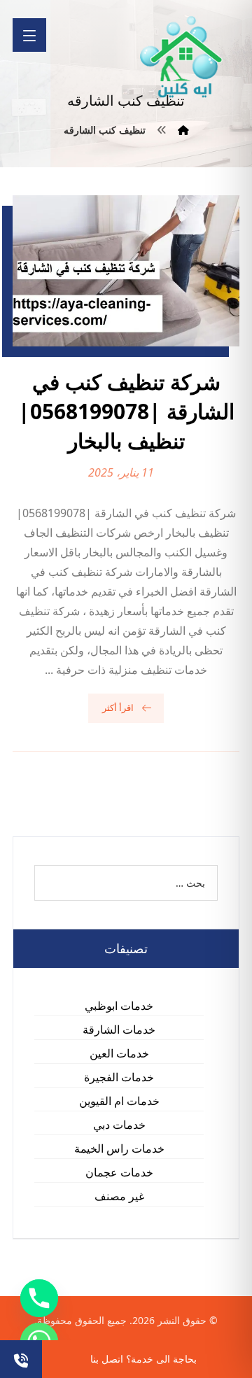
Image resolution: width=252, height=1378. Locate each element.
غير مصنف (119, 1196)
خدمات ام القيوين (119, 1101)
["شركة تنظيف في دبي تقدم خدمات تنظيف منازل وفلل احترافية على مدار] (182, 57)
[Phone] (39, 1298)
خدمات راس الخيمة (119, 1148)
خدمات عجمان (119, 1172)
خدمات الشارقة (119, 1029)
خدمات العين (119, 1053)
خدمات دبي (119, 1124)
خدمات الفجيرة (119, 1077)
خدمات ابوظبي (119, 1005)
